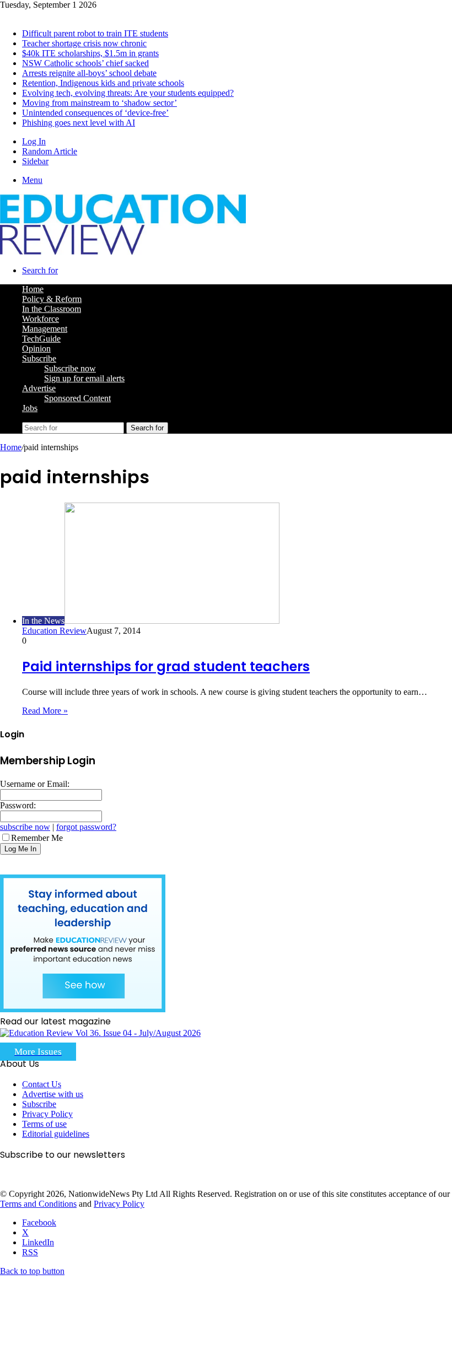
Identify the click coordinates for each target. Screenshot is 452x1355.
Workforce (40, 318)
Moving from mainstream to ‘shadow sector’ (99, 102)
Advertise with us (52, 1094)
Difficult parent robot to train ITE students (95, 33)
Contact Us (41, 1084)
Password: (18, 805)
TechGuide (41, 338)
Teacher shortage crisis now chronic (84, 43)
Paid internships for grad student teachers (166, 666)
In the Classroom (51, 309)
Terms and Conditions (38, 1203)
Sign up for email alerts (84, 378)
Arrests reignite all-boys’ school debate (89, 73)
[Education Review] (123, 251)
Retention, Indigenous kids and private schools (103, 83)
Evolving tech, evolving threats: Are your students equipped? (128, 93)
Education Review (54, 630)
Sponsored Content (77, 398)
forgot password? (86, 827)
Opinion (36, 348)
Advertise (39, 388)
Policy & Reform (52, 299)
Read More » (45, 710)
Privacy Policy (47, 1114)
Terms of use (44, 1124)
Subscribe (39, 358)
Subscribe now (70, 368)
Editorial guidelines (55, 1133)
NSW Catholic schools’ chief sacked (85, 63)
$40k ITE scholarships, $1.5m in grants (90, 53)
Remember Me (37, 838)
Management (44, 328)
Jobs (29, 408)
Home (10, 447)
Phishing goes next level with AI (78, 122)
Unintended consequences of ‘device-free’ (95, 112)
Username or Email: (34, 784)
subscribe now (25, 827)
